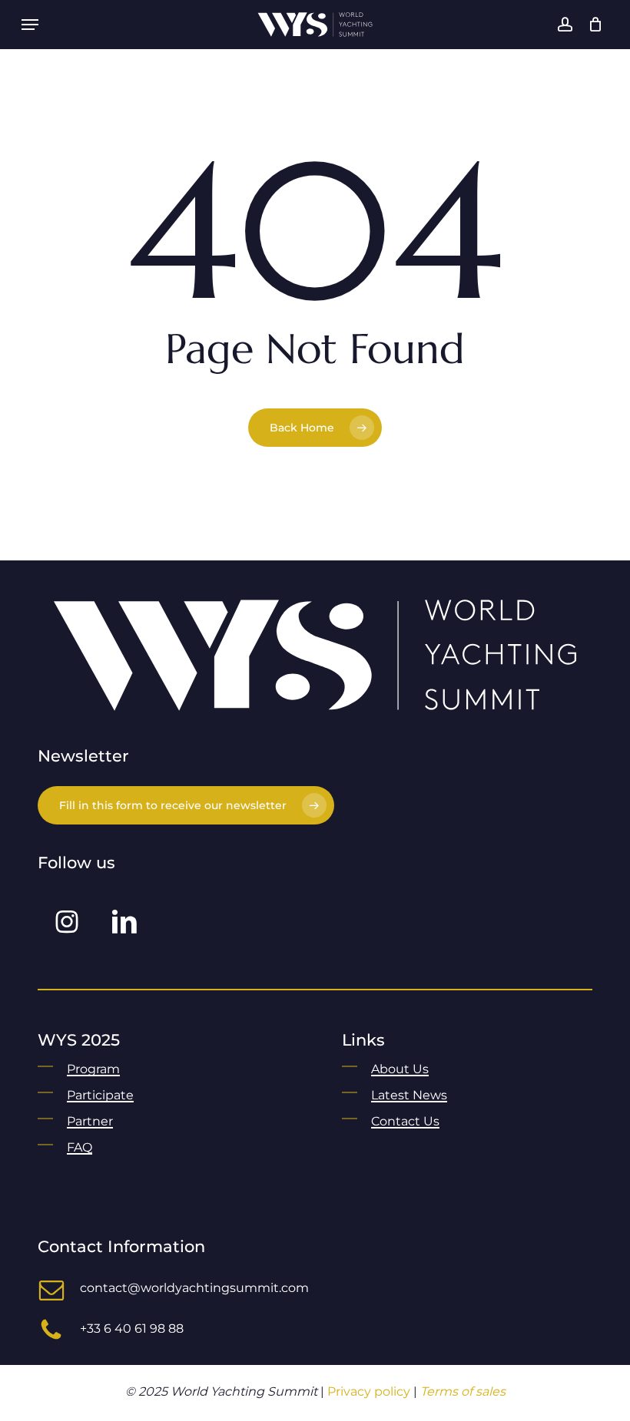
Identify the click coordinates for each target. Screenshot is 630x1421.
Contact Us (405, 1121)
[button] (30, 24)
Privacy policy (368, 1391)
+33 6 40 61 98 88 (132, 1328)
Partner (90, 1121)
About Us (400, 1069)
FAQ (79, 1147)
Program (93, 1069)
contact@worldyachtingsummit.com (194, 1288)
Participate (100, 1095)
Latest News (409, 1095)
